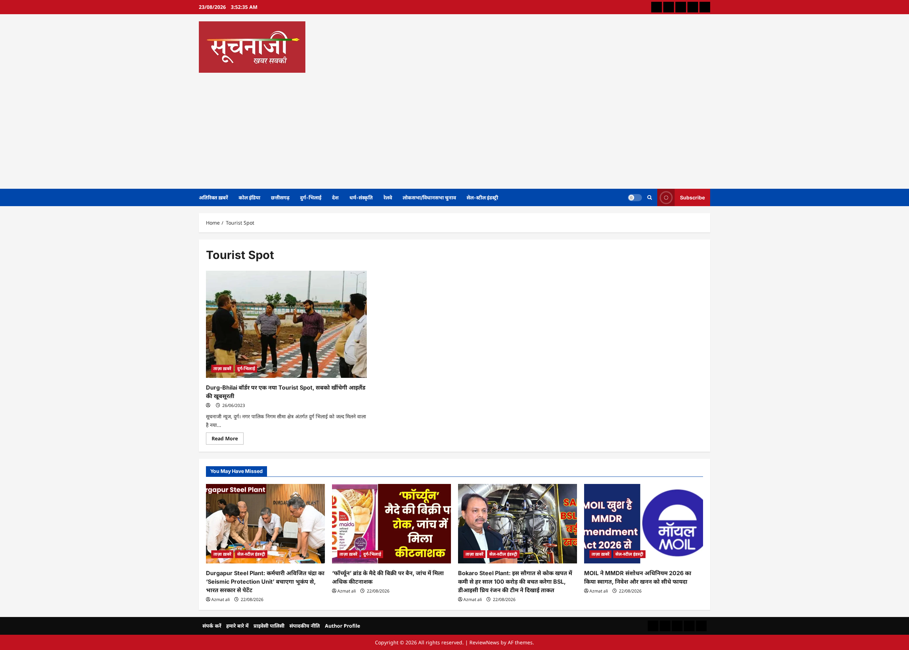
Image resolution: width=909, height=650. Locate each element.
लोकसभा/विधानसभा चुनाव (429, 197)
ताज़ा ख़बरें (222, 368)
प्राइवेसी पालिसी (269, 625)
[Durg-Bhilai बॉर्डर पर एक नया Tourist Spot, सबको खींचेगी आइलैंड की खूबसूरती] (286, 324)
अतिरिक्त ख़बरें (213, 197)
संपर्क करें (211, 625)
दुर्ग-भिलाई (310, 197)
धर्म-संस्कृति (361, 197)
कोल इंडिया (249, 197)
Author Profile (342, 625)
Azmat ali (220, 599)
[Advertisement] (453, 128)
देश (335, 197)
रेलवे (387, 197)
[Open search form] (649, 197)
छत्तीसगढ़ (280, 197)
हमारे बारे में (237, 625)
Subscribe (692, 197)
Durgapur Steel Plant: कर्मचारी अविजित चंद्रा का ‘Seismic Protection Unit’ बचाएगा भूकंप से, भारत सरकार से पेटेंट (265, 581)
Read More (228, 440)
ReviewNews (484, 642)
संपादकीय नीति (304, 625)
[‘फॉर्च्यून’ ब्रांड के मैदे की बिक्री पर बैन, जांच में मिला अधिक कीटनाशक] (391, 523)
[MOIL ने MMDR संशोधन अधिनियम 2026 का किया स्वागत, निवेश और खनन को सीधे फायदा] (643, 523)
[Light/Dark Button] (635, 197)
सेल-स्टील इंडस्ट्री (482, 197)
